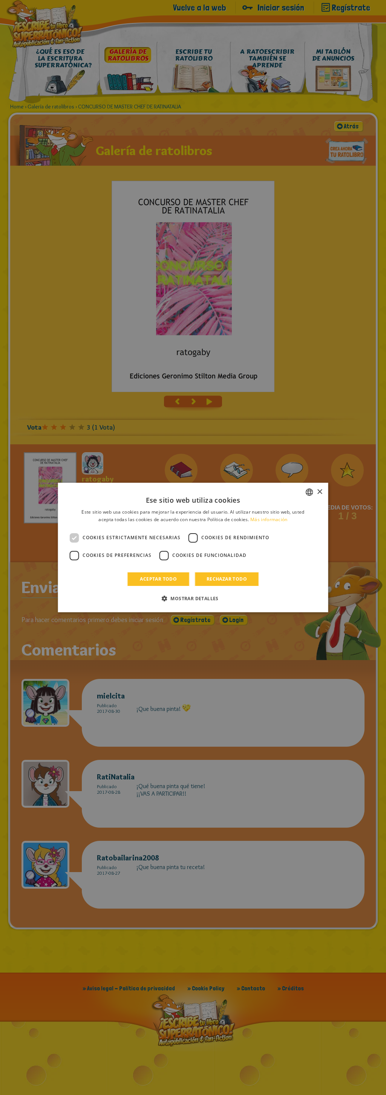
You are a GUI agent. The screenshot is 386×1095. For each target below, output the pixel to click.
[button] (193, 598)
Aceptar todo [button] (158, 579)
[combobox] (309, 492)
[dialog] (193, 547)
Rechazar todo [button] (227, 579)
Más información (269, 519)
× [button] (319, 492)
